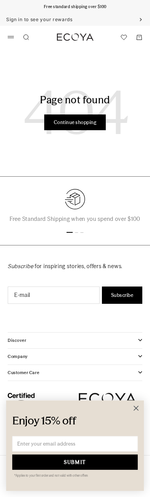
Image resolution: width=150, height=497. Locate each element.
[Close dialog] (136, 408)
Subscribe (122, 295)
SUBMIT (75, 462)
